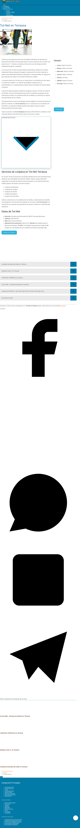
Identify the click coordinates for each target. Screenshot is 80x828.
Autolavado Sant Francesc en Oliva (13, 819)
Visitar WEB (58, 109)
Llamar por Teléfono (9, 232)
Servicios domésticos (10, 794)
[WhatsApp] (38, 540)
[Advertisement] (26, 247)
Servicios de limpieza (10, 793)
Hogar (8, 10)
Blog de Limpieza (9, 809)
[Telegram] (38, 695)
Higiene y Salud (10, 12)
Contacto (7, 806)
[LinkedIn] (38, 618)
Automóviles (9, 15)
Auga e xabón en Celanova (11, 824)
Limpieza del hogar (9, 791)
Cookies (7, 805)
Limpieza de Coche (9, 787)
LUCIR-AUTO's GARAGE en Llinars (13, 822)
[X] (38, 463)
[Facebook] (38, 386)
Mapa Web (7, 807)
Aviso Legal (7, 804)
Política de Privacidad (10, 802)
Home (6, 810)
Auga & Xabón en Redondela (12, 823)
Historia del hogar (9, 788)
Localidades (6, 7)
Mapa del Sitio (8, 796)
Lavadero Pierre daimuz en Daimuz (13, 820)
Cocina (8, 13)
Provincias (6, 6)
